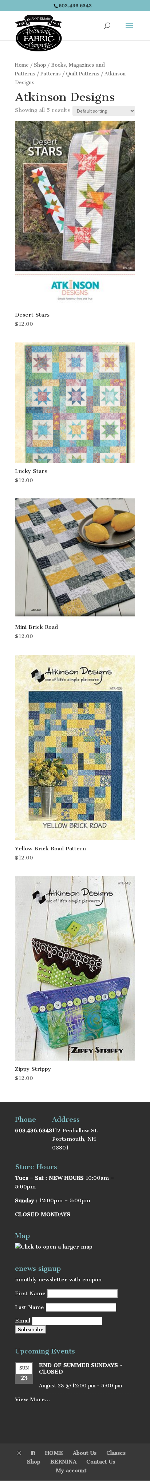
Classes (116, 1453)
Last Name (29, 1307)
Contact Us (100, 1461)
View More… (32, 1399)
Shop (40, 65)
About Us (84, 1453)
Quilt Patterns (82, 74)
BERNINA (63, 1461)
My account (71, 1470)
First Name (30, 1293)
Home (22, 65)
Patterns (50, 74)
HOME (54, 1453)
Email (22, 1320)
